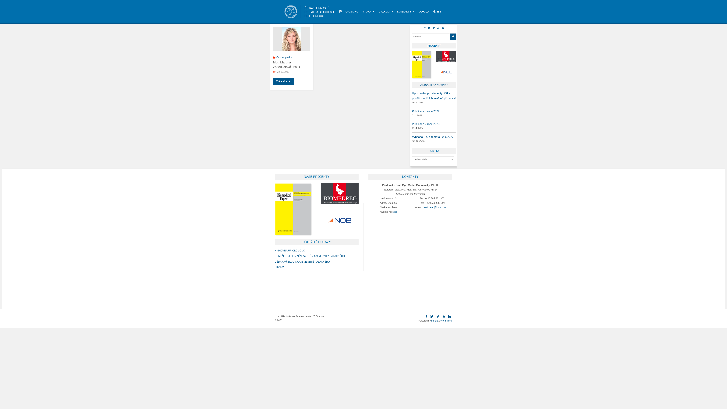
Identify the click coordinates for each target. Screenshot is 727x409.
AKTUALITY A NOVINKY (434, 85)
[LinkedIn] (442, 28)
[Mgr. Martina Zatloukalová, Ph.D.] (291, 39)
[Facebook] (425, 28)
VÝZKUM (384, 11)
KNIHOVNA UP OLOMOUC (290, 250)
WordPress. (446, 320)
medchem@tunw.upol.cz (436, 207)
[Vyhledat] (453, 37)
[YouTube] (438, 28)
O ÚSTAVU (352, 11)
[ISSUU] (434, 28)
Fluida (434, 320)
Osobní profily (284, 57)
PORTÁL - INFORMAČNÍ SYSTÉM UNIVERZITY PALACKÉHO (310, 256)
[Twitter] (429, 28)
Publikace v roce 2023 (425, 124)
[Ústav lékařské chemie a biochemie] (309, 11)
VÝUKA (366, 11)
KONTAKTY (404, 11)
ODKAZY (424, 11)
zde (395, 211)
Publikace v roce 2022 (425, 111)
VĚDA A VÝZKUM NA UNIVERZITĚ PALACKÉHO (302, 261)
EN (439, 11)
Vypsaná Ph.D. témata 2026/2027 (432, 136)
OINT (279, 267)
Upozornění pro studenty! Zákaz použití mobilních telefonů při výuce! (434, 96)
